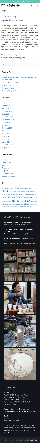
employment (7, 58)
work (18, 209)
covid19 (16, 194)
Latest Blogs (6, 162)
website (10, 209)
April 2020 (6, 134)
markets (23, 201)
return (28, 204)
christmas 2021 (16, 191)
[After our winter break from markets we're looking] (20, 298)
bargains (18, 188)
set (2, 206)
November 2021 (8, 120)
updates (27, 206)
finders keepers (15, 197)
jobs (23, 58)
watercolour (4, 209)
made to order (7, 201)
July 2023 (5, 114)
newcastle (32, 201)
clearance (32, 191)
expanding (17, 58)
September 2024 (8, 106)
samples (35, 204)
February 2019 (7, 145)
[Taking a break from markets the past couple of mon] (20, 265)
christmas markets (25, 191)
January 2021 (7, 128)
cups (20, 194)
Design (4, 159)
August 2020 (7, 131)
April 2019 (5, 139)
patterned (14, 204)
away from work (5, 188)
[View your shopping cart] (32, 5)
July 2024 (5, 108)
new (27, 200)
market (15, 200)
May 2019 (5, 136)
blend (22, 188)
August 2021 (6, 125)
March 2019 (6, 142)
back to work (13, 188)
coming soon (5, 194)
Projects (5, 171)
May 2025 (5, 103)
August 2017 (6, 148)
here (7, 44)
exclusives (33, 194)
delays (22, 194)
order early (9, 204)
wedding (14, 209)
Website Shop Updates (10, 91)
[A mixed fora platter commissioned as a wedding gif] (20, 364)
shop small (14, 206)
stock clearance (21, 206)
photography (20, 204)
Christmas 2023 (8, 88)
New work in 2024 (9, 85)
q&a (25, 204)
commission (11, 194)
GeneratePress (32, 440)
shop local (9, 206)
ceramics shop (27, 188)
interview (33, 197)
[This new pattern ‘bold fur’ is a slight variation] (20, 331)
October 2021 (7, 122)
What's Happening (10, 55)
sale (32, 204)
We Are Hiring (8, 16)
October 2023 (7, 111)
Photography (6, 168)
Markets (5, 165)
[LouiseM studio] (10, 5)
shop (5, 206)
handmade (26, 197)
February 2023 (7, 117)
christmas (7, 191)
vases (31, 206)
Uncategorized (7, 174)
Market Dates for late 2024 (12, 82)
